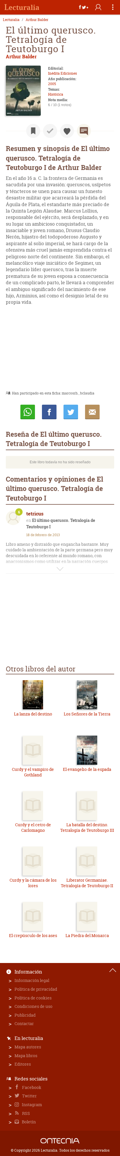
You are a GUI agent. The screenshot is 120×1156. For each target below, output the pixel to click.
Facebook (31, 1087)
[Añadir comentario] (84, 131)
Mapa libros (26, 1055)
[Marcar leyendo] (33, 131)
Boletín (28, 1122)
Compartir (49, 412)
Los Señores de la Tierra (87, 714)
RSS (25, 1113)
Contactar (24, 1023)
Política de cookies (33, 998)
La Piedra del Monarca (87, 935)
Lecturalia (11, 19)
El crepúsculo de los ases (33, 935)
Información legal (32, 980)
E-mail (92, 412)
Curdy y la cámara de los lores (33, 883)
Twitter (29, 1096)
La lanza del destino (33, 714)
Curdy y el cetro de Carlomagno (33, 827)
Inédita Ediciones (62, 73)
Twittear (70, 412)
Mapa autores (28, 1047)
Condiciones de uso (33, 1006)
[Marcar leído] (50, 131)
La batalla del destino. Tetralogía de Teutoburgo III (87, 827)
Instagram (31, 1104)
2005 (52, 83)
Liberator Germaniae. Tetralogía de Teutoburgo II (87, 883)
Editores (23, 1064)
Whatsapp (27, 412)
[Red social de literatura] (22, 7)
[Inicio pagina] (112, 970)
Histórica (55, 94)
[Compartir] (83, 7)
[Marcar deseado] (67, 131)
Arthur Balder (37, 19)
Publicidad (25, 1015)
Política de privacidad (36, 989)
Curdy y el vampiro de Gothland (33, 772)
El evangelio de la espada (87, 769)
